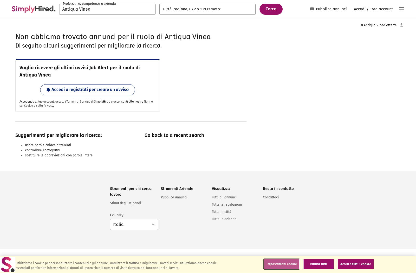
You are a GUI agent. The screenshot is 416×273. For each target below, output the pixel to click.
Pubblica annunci (331, 9)
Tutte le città (221, 212)
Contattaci (271, 197)
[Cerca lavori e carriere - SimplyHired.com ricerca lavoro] (33, 9)
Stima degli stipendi (125, 203)
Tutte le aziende (224, 219)
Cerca (271, 9)
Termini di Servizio (78, 101)
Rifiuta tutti (318, 264)
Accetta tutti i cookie (355, 264)
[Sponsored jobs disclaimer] (401, 25)
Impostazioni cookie (281, 264)
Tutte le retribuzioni (227, 205)
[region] (208, 264)
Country (117, 215)
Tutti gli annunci (224, 197)
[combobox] (107, 9)
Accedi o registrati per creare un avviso (90, 89)
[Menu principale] (401, 9)
